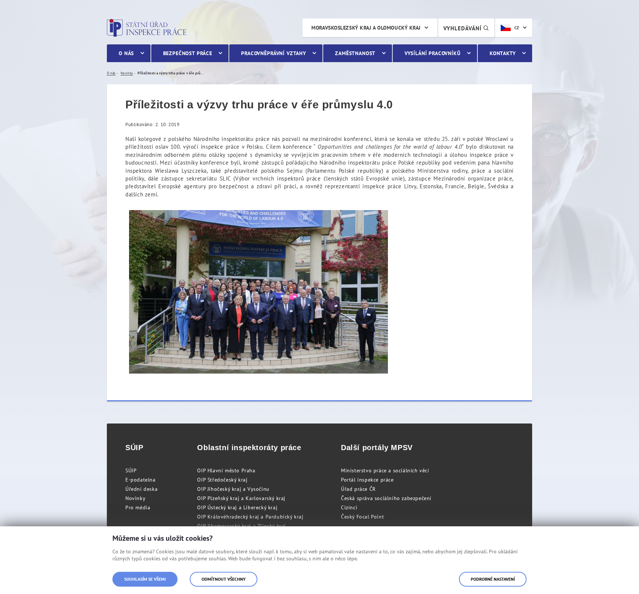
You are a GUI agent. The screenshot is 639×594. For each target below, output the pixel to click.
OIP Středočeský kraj (222, 479)
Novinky (135, 498)
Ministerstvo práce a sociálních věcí (385, 470)
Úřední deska (141, 489)
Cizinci (349, 507)
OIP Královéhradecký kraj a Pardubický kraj (250, 516)
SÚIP (130, 470)
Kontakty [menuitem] (503, 53)
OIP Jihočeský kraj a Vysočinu (233, 489)
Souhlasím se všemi (145, 579)
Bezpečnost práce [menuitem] (187, 53)
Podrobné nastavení (493, 579)
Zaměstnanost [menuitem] (355, 53)
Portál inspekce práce (367, 479)
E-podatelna (140, 479)
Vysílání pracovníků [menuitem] (433, 53)
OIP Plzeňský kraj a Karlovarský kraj (241, 498)
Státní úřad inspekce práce (146, 27)
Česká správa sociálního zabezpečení (386, 498)
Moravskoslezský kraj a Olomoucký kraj (366, 27)
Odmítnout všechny (224, 579)
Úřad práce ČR (358, 489)
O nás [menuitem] (126, 53)
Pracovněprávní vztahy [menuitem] (273, 53)
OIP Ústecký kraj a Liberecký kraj (237, 507)
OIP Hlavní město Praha (226, 470)
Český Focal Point (362, 516)
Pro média (137, 507)
